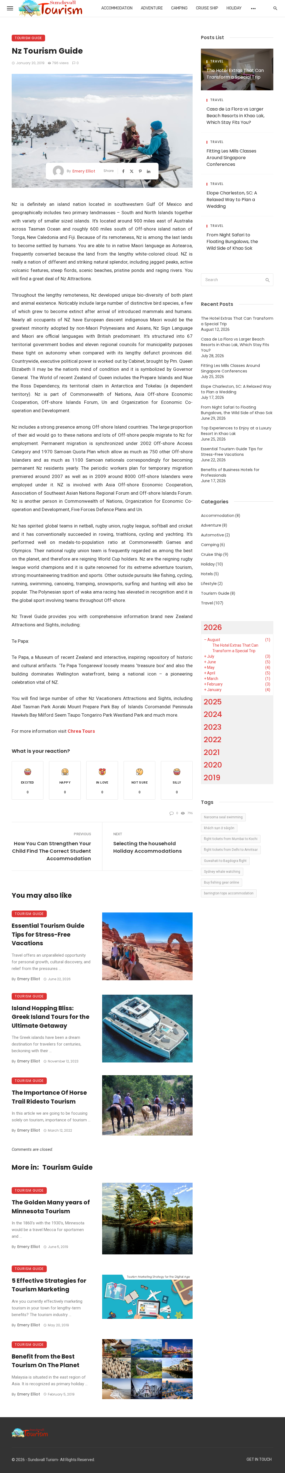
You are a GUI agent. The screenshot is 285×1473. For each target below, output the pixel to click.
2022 (212, 739)
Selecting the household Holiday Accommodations (147, 847)
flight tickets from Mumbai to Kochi (230, 839)
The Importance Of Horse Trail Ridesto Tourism (49, 1097)
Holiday (234, 8)
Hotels (207, 574)
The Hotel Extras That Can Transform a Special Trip (235, 73)
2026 (213, 627)
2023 (213, 727)
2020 (213, 764)
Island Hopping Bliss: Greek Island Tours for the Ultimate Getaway (50, 1017)
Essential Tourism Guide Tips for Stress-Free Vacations (48, 934)
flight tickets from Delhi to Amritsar (231, 850)
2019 (212, 777)
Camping (179, 8)
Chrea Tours (81, 731)
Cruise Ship (207, 8)
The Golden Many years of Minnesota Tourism (51, 1206)
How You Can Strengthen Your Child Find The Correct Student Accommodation (51, 851)
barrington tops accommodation (229, 893)
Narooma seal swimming (223, 817)
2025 (213, 701)
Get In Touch (259, 1459)
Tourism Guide (28, 38)
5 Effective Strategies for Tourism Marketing (49, 1285)
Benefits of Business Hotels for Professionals (230, 472)
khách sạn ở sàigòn (219, 828)
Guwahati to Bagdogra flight (225, 861)
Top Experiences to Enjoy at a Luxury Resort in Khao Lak (236, 430)
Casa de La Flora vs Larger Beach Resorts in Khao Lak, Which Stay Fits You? (235, 116)
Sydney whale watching (222, 872)
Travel (216, 61)
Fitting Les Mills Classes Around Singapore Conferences (231, 157)
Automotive (212, 535)
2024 (213, 714)
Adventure (152, 8)
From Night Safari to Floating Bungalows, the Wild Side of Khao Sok (232, 241)
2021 (212, 752)
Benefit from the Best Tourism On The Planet (45, 1360)
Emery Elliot (83, 171)
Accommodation (116, 8)
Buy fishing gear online (221, 882)
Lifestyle (209, 583)
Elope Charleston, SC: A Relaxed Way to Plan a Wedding (232, 199)
